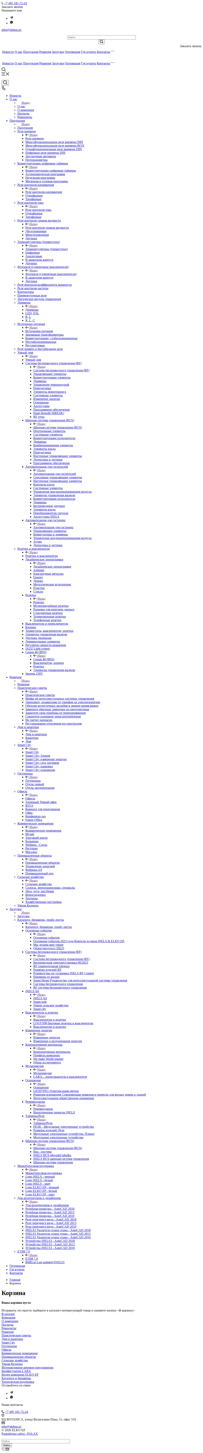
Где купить (88, 52)
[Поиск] (5, 83)
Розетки (38, 602)
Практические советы (40, 695)
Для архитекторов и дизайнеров (47, 1205)
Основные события (46, 937)
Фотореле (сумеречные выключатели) (51, 274)
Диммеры (31, 309)
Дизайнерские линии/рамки (52, 566)
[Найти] (101, 41)
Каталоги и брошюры (16, 1378)
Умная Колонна (12, 1364)
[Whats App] (11, 23)
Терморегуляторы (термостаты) (46, 249)
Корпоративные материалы (51, 1051)
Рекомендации (43, 1109)
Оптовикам (72, 52)
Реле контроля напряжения (43, 192)
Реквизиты (9, 1328)
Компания (8, 1317)
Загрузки (58, 52)
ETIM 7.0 (31, 1258)
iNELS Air (40, 998)
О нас (18, 52)
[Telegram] (11, 18)
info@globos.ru (11, 30)
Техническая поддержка (18, 1381)
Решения (45, 52)
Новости (8, 52)
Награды (7, 1324)
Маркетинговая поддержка (43, 1173)
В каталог (8, 1314)
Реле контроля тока (38, 209)
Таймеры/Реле (43, 1123)
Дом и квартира (36, 734)
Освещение (41, 1087)
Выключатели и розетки (49, 1019)
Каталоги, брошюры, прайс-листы (48, 927)
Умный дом (33, 359)
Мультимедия (42, 1073)
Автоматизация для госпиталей (54, 473)
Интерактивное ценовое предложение (27, 1367)
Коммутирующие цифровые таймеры (50, 170)
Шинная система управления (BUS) (57, 427)
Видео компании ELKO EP (20, 1374)
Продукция (30, 52)
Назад (26, 102)
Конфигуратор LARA (16, 1371)
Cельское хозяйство (38, 884)
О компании (10, 1321)
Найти (6, 1445)
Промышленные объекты (42, 862)
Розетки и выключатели (41, 556)
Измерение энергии (46, 1037)
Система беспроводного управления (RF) (61, 370)
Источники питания (39, 331)
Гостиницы (33, 780)
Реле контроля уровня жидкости (47, 227)
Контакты (103, 52)
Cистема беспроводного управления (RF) (61, 959)
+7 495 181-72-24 (15, 3)
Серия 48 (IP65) (43, 659)
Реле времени (34, 138)
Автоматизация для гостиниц (53, 527)
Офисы (30, 798)
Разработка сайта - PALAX (20, 1433)
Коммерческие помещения (43, 830)
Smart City (32, 752)
